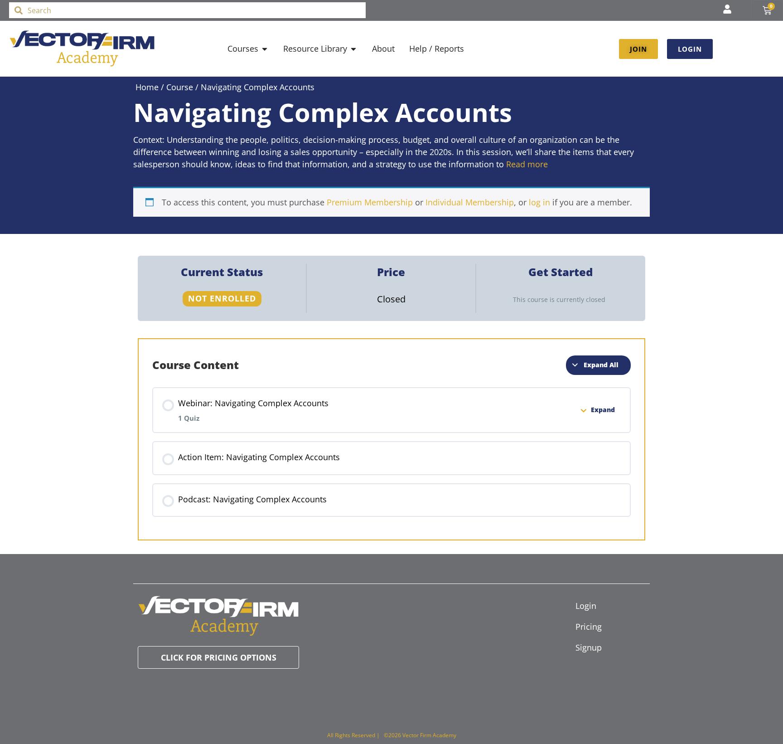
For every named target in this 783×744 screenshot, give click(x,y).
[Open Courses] (265, 49)
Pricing (588, 626)
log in (539, 202)
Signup (588, 647)
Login (585, 605)
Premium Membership (370, 202)
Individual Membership (469, 202)
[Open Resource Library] (353, 49)
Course (179, 87)
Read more (527, 164)
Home (147, 87)
